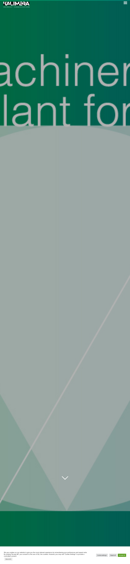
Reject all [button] (113, 555)
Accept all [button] (122, 555)
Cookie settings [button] (102, 555)
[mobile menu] (125, 2)
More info (8, 559)
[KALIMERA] (16, 4)
